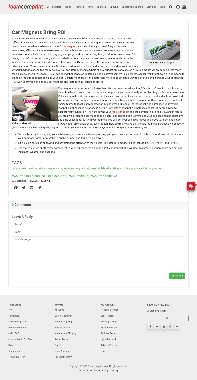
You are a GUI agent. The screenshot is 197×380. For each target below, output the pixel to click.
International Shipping (65, 333)
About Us (59, 309)
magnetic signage (85, 168)
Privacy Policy (101, 370)
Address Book (108, 333)
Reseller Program (63, 357)
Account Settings (109, 309)
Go (167, 318)
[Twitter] (157, 326)
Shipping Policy (62, 327)
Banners (101, 6)
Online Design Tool (17, 321)
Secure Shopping (63, 321)
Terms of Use (85, 370)
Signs (68, 6)
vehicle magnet (120, 111)
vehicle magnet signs (151, 168)
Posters (79, 6)
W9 (10, 309)
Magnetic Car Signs (26, 176)
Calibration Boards (132, 6)
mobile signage (129, 168)
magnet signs (66, 168)
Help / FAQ (13, 333)
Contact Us (14, 351)
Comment (177, 275)
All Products (54, 6)
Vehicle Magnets (54, 176)
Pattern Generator (17, 327)
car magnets (19, 168)
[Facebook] (150, 326)
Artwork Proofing (109, 345)
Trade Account (62, 351)
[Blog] (177, 326)
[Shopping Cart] (184, 7)
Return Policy (61, 339)
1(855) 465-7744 (16, 357)
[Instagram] (170, 326)
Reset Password (109, 327)
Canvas (113, 6)
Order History (107, 315)
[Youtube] (163, 326)
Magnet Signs (78, 176)
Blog (162, 6)
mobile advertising (108, 168)
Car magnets (69, 46)
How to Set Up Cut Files (20, 339)
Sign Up (58, 345)
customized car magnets (42, 168)
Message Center (109, 321)
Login (103, 351)
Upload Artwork (108, 339)
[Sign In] (178, 7)
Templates (13, 315)
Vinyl (90, 6)
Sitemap (114, 370)
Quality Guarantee (63, 315)
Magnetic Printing (103, 176)
